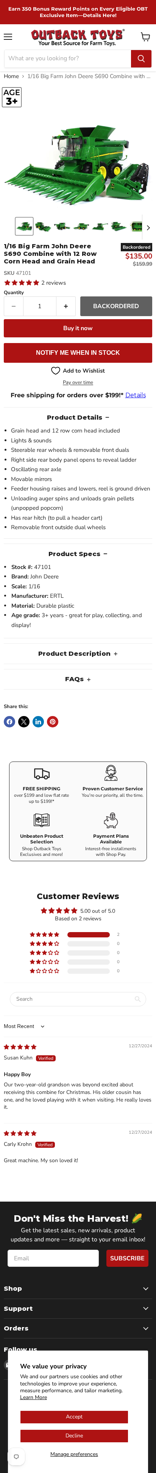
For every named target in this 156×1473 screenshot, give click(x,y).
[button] (24, 226)
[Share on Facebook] (9, 721)
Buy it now (78, 328)
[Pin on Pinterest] (52, 721)
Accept (74, 1416)
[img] (20, 1047)
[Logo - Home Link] (78, 37)
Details (135, 395)
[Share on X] (24, 721)
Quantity (14, 293)
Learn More (33, 1397)
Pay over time (78, 382)
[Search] (141, 58)
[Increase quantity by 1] (66, 306)
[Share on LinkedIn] (38, 721)
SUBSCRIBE (127, 1258)
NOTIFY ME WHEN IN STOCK (78, 352)
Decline (74, 1435)
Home (11, 76)
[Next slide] (148, 227)
